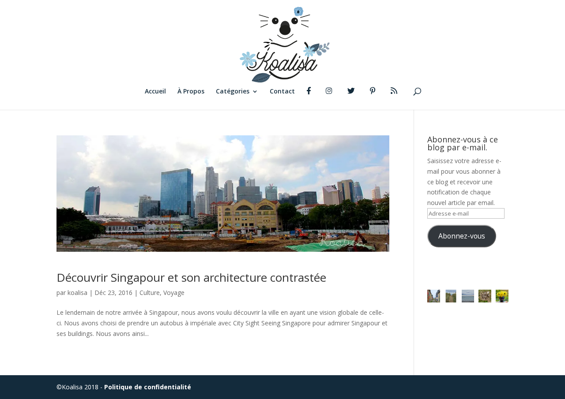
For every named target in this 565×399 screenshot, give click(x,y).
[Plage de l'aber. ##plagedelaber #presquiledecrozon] (450, 296)
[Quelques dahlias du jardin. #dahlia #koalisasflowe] (502, 296)
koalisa (77, 292)
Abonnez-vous (461, 236)
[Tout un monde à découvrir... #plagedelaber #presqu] (484, 296)
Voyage (174, 292)
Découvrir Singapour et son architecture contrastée (191, 277)
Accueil (155, 91)
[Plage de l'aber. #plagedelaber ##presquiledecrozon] (468, 296)
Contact (282, 91)
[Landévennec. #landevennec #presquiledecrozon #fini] (433, 296)
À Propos (190, 91)
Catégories (232, 91)
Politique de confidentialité (147, 387)
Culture (149, 292)
